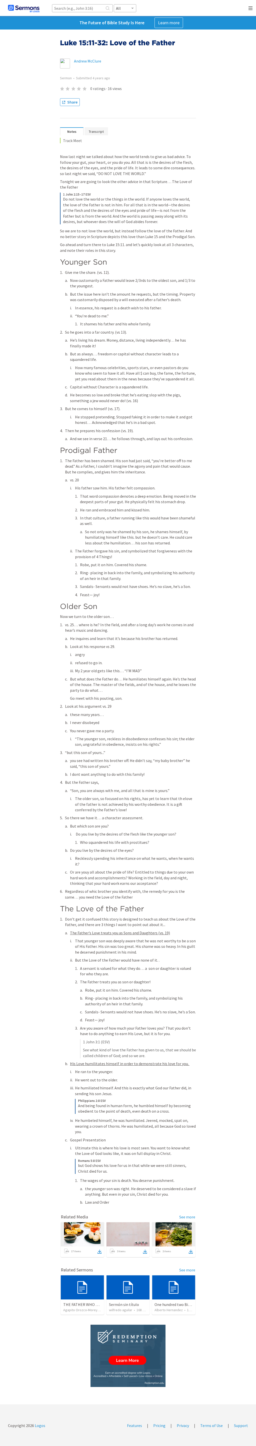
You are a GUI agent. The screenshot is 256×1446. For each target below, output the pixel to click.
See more (187, 1216)
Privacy (183, 1425)
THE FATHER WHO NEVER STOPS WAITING (99, 1304)
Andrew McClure (87, 61)
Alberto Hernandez (168, 1310)
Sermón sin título (124, 1304)
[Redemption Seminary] (128, 1356)
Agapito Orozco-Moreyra (81, 1310)
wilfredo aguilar (120, 1310)
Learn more (169, 23)
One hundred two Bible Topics (180, 1304)
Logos (39, 1425)
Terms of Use (211, 1425)
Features (134, 1425)
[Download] (100, 1251)
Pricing (159, 1425)
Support (241, 1425)
